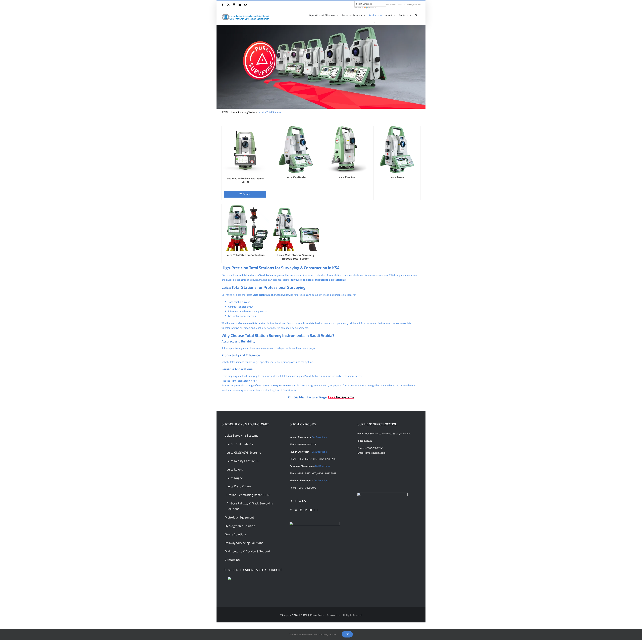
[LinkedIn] (306, 510)
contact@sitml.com (413, 4)
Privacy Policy (317, 615)
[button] (416, 15)
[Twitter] (296, 510)
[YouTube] (311, 510)
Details (246, 194)
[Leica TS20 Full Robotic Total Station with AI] (245, 149)
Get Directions (319, 437)
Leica (341, 397)
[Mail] (316, 510)
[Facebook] (291, 510)
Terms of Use (333, 615)
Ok (347, 634)
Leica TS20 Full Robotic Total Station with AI (245, 180)
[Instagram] (301, 510)
